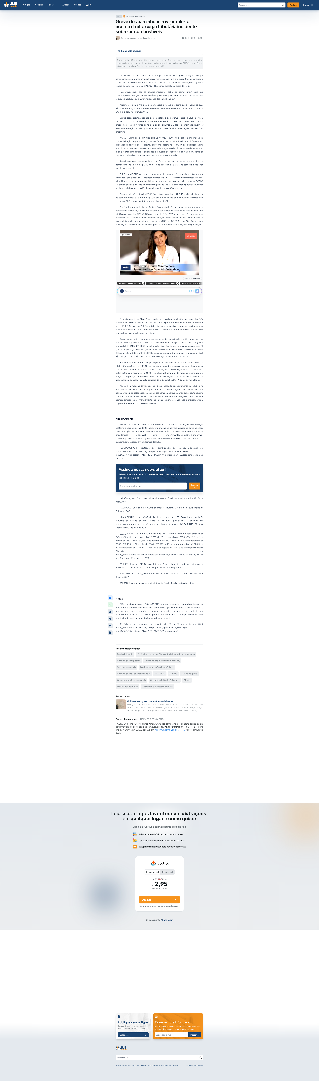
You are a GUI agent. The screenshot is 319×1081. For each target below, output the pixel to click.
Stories (77, 4)
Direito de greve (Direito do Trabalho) (162, 660)
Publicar (293, 5)
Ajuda (188, 1065)
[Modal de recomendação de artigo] (110, 611)
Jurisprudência (147, 1065)
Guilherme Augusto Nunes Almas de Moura (150, 701)
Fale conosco (197, 1065)
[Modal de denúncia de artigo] (110, 625)
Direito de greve (189, 673)
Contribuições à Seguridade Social (133, 673)
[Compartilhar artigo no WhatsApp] (110, 604)
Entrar (306, 5)
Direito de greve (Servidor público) (156, 667)
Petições (135, 1065)
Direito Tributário (125, 654)
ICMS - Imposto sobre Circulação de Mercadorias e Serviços (166, 654)
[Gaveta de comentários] (110, 618)
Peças (51, 4)
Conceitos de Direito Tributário (164, 680)
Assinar (146, 899)
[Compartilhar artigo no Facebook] (110, 597)
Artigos (26, 4)
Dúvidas (65, 4)
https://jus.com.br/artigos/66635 (170, 729)
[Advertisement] (159, 766)
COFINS (173, 673)
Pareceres (158, 1065)
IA (90, 5)
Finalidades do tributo (127, 686)
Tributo (187, 680)
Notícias (39, 4)
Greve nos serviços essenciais (131, 680)
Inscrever (194, 486)
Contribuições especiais (128, 660)
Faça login (167, 919)
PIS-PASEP (160, 673)
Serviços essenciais (126, 667)
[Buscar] (282, 4)
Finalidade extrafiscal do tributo (157, 686)
